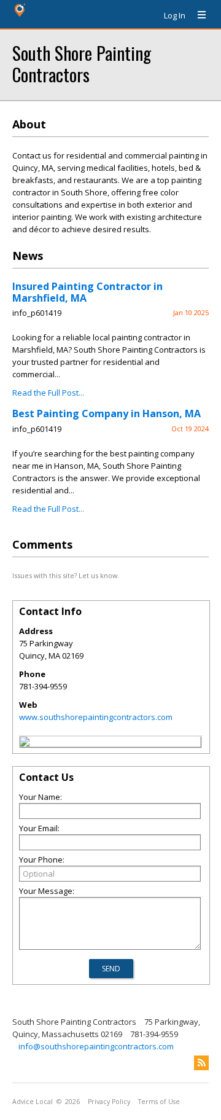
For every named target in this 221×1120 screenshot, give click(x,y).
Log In (174, 15)
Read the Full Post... (48, 392)
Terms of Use (159, 1101)
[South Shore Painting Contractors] (24, 743)
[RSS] (201, 1062)
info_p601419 (36, 312)
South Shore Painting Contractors (81, 63)
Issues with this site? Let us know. (65, 575)
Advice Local (32, 1101)
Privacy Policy (109, 1101)
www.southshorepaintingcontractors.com (96, 717)
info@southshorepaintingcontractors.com (96, 1046)
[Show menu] (197, 15)
